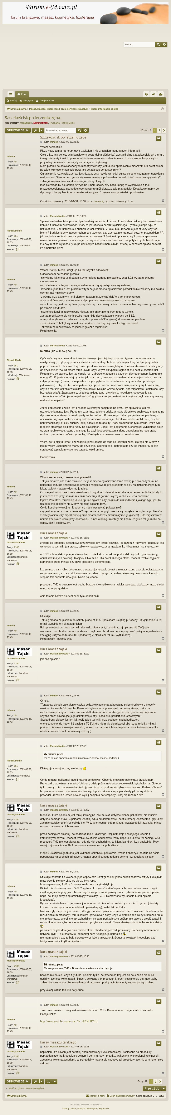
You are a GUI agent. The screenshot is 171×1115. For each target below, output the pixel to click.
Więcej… (11, 95)
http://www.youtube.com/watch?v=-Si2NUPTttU (68, 1021)
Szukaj (13, 100)
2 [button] (159, 130)
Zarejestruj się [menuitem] (161, 95)
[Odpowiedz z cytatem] (158, 138)
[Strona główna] (85, 13)
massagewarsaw (16, 542)
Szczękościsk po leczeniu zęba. (33, 117)
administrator (40, 123)
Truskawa (54, 123)
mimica (11, 156)
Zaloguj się (28, 100)
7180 (16, 547)
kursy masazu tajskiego (58, 1042)
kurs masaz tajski (53, 533)
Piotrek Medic (68, 123)
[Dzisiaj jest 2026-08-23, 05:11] (162, 109)
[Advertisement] (86, 57)
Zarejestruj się (46, 100)
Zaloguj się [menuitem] (154, 95)
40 (15, 161)
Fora (23, 94)
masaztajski (26, 123)
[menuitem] (146, 94)
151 (16, 236)
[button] (164, 130)
